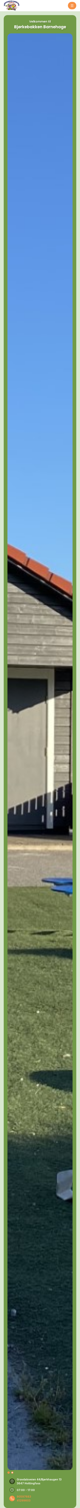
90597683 (24, 1496)
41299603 (24, 1500)
